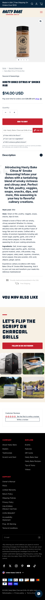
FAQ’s (4, 486)
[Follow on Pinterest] (22, 566)
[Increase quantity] (14, 112)
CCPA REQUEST (8, 513)
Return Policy (7, 494)
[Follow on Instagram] (16, 566)
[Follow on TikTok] (34, 566)
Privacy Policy (7, 502)
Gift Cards (29, 453)
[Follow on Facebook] (4, 566)
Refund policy (7, 593)
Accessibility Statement (7, 518)
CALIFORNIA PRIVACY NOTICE (9, 507)
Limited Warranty (9, 490)
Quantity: (6, 108)
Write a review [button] (22, 420)
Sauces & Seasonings (10, 76)
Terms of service (32, 593)
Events (27, 445)
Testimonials (7, 453)
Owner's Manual (8, 482)
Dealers (5, 449)
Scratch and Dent (9, 457)
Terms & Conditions (10, 528)
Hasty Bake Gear (31, 457)
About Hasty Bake (9, 445)
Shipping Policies (9, 498)
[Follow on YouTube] (28, 566)
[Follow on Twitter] (10, 566)
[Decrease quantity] (6, 112)
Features (28, 449)
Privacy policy (19, 593)
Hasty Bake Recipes (33, 461)
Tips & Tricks (30, 465)
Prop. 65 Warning (9, 524)
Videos (27, 469)
